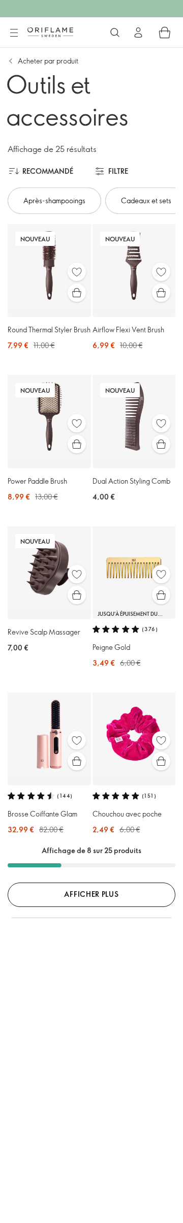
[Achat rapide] (77, 293)
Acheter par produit (48, 61)
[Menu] (14, 33)
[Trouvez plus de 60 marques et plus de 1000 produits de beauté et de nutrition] (115, 32)
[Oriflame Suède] (50, 32)
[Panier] (164, 32)
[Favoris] (77, 272)
